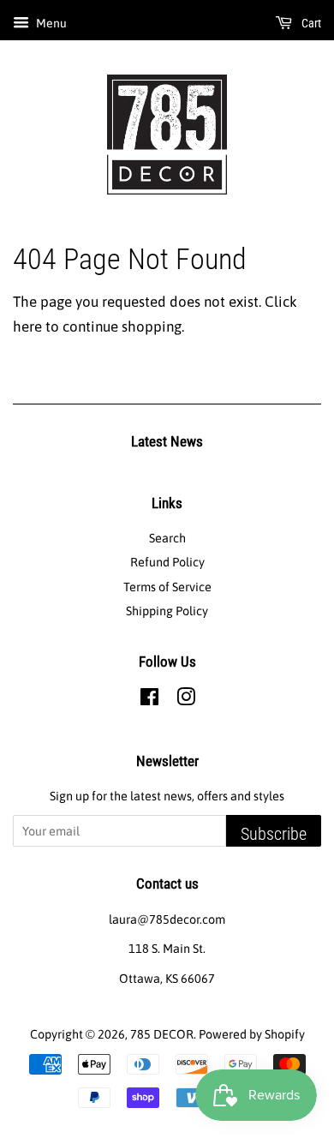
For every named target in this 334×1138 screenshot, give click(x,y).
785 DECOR (162, 1034)
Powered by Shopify (252, 1034)
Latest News (167, 441)
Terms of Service (167, 587)
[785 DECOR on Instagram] (185, 700)
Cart (310, 23)
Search (167, 538)
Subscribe (274, 834)
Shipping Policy (167, 611)
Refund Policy (167, 562)
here (27, 326)
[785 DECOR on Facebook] (149, 700)
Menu (50, 23)
